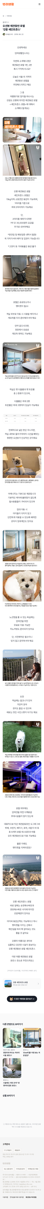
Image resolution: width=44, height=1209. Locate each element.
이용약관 (5, 1197)
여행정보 (9, 16)
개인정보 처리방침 (31, 1197)
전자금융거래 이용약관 (17, 1197)
